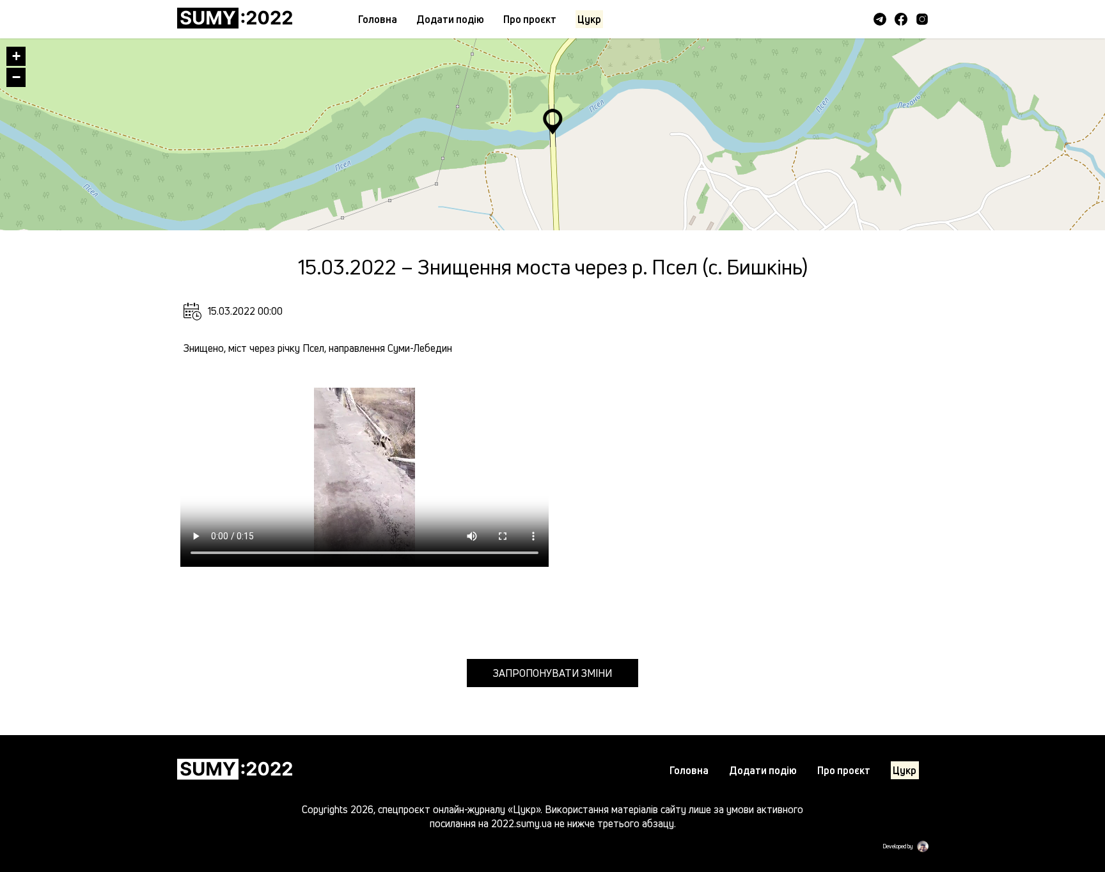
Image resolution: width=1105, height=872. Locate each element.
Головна (377, 19)
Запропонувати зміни (552, 673)
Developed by (897, 846)
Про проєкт (529, 19)
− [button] (16, 77)
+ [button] (16, 56)
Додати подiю (450, 19)
